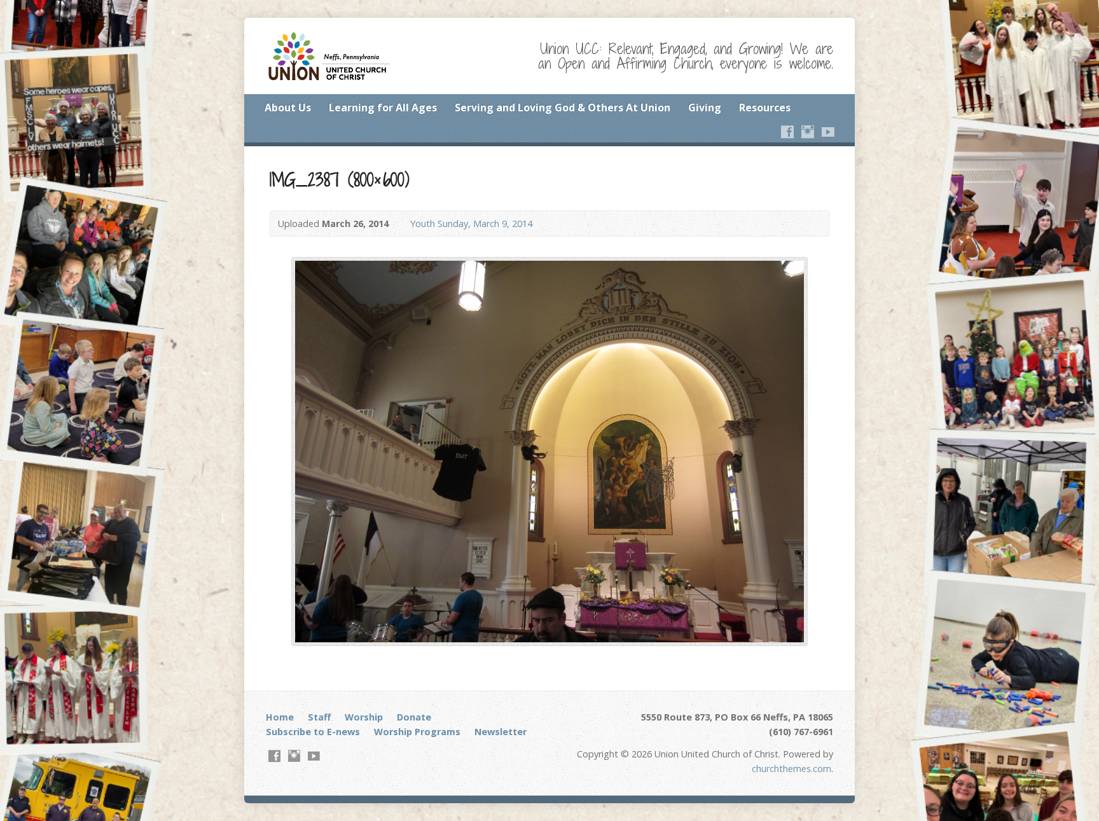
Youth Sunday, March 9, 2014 (471, 223)
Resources (765, 107)
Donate (414, 717)
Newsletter (500, 732)
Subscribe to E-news (313, 732)
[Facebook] (787, 131)
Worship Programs (417, 732)
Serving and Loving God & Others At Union (562, 107)
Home (280, 717)
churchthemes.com (791, 768)
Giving (704, 107)
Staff (319, 717)
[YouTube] (828, 131)
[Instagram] (807, 131)
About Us (288, 107)
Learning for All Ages (383, 107)
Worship (364, 717)
